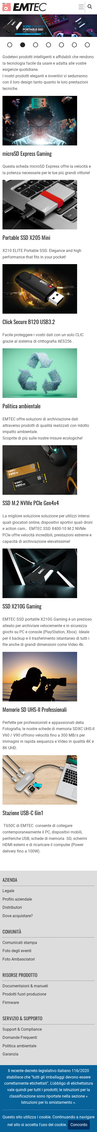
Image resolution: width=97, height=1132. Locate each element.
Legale (8, 890)
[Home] (24, 6)
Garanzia (10, 1054)
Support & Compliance (22, 1029)
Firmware (10, 1002)
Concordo (78, 1124)
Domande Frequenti (19, 1037)
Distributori (12, 907)
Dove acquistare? (17, 915)
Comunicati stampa (19, 942)
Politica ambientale (19, 1046)
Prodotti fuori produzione (24, 994)
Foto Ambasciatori (18, 959)
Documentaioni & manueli (25, 986)
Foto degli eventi (16, 950)
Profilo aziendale (17, 899)
